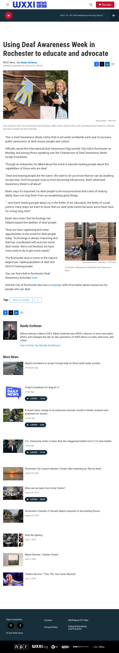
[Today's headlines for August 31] (13, 392)
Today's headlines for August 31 (42, 387)
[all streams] (114, 15)
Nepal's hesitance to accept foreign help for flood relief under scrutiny (62, 363)
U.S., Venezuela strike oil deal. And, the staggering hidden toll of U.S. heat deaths (68, 441)
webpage (56, 285)
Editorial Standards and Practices (77, 627)
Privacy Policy (51, 627)
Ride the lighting (33, 535)
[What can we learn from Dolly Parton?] (13, 493)
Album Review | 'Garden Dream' (41, 554)
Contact (48, 620)
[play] (8, 15)
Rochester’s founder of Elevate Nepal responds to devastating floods (62, 511)
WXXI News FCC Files (78, 620)
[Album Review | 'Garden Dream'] (13, 559)
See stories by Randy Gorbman (40, 345)
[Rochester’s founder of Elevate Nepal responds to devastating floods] (13, 516)
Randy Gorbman (29, 62)
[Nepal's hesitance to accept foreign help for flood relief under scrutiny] (13, 368)
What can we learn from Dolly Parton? (45, 488)
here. (35, 277)
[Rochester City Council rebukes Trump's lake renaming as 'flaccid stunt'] (13, 473)
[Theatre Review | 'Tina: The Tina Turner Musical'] (13, 579)
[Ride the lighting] (13, 540)
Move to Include (21, 300)
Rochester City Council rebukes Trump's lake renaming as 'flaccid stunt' (63, 468)
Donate (106, 4)
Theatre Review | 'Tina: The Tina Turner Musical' (50, 574)
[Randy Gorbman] (10, 330)
